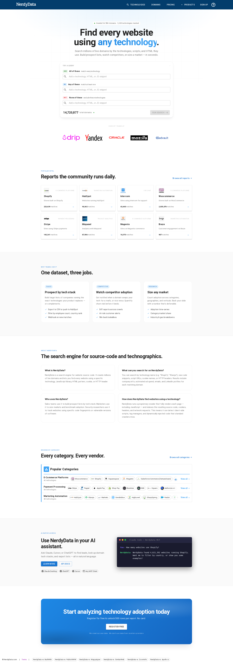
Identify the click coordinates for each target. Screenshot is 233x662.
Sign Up (204, 5)
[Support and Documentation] (213, 4)
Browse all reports (181, 178)
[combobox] (118, 76)
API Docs (65, 564)
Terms (24, 659)
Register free (116, 626)
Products (189, 5)
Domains (155, 5)
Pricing (171, 5)
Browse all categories (180, 457)
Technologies (137, 5)
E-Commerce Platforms (56, 477)
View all (184, 479)
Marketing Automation (55, 496)
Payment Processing (54, 487)
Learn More (49, 564)
